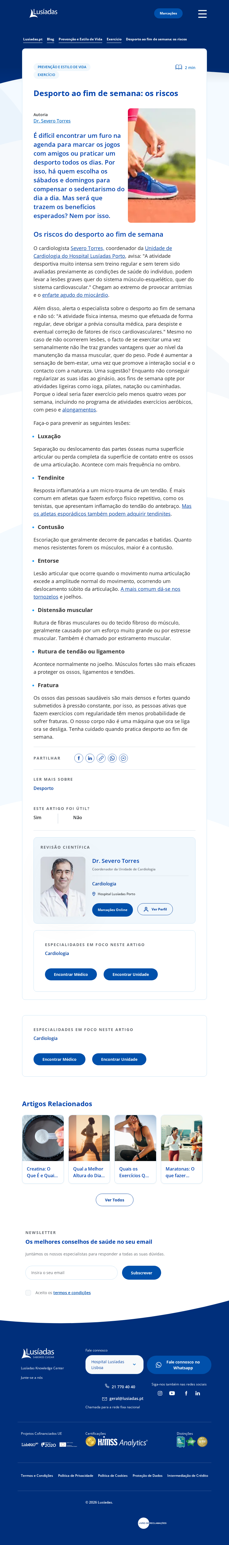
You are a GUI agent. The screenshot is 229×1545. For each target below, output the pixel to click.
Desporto (44, 788)
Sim (37, 817)
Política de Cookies (113, 1475)
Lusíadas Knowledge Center (42, 1368)
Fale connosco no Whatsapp (183, 1364)
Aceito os (63, 1292)
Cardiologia (104, 884)
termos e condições (72, 1292)
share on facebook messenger (123, 758)
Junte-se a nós (32, 1377)
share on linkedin (90, 758)
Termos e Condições (37, 1475)
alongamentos (79, 409)
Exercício (46, 74)
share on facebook (78, 758)
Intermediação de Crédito (187, 1475)
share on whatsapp (112, 758)
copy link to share (101, 758)
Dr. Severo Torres (52, 121)
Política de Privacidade (75, 1475)
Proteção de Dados (148, 1475)
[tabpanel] (43, 1149)
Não (77, 817)
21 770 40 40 (123, 1386)
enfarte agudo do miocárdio (75, 295)
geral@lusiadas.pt (126, 1398)
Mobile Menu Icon (204, 13)
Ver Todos (114, 1200)
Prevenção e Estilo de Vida (62, 67)
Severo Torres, (87, 248)
